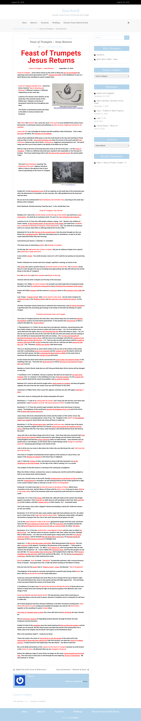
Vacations (45, 23)
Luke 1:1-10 (101, 118)
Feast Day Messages (44, 38)
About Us (33, 23)
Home (24, 23)
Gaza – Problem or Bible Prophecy (110, 111)
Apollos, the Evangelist (105, 93)
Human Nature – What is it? (107, 126)
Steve (43, 47)
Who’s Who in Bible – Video (107, 59)
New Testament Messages (62, 38)
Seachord (70, 10)
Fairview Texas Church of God (76, 23)
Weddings (56, 23)
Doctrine (31, 38)
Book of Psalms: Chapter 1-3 (115, 163)
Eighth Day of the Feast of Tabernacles (31, 669)
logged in (26, 701)
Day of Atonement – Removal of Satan (71, 669)
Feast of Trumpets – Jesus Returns (51, 42)
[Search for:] (111, 37)
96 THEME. (74, 718)
